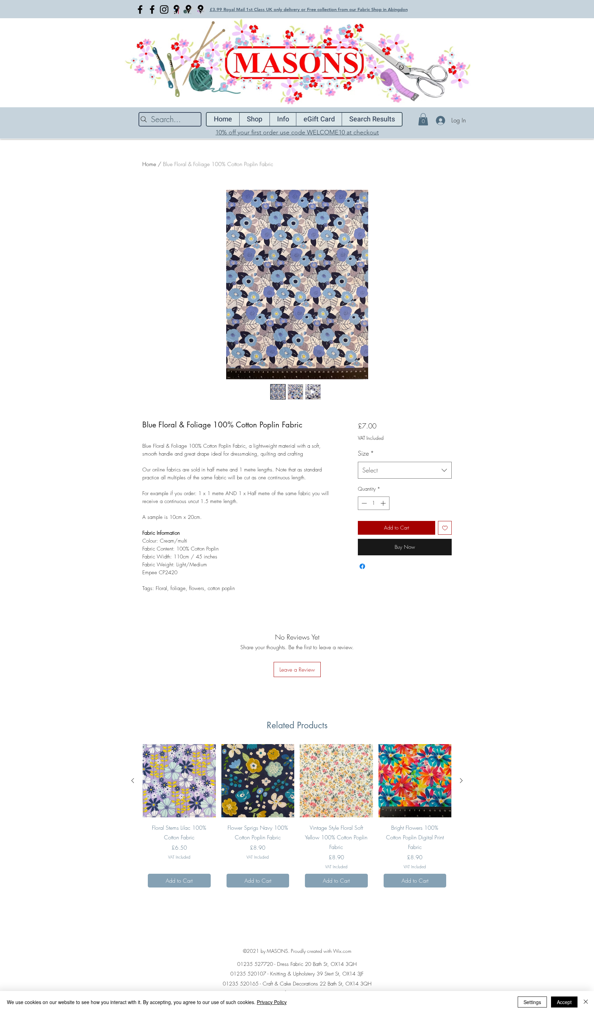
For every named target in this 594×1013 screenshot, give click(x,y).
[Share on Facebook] (362, 566)
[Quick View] (179, 780)
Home (149, 164)
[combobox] (405, 470)
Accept (564, 1002)
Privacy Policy (272, 1002)
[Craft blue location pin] (176, 9)
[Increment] (383, 503)
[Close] (586, 1001)
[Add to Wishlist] (445, 528)
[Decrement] (363, 503)
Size (366, 453)
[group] (297, 818)
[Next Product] (461, 780)
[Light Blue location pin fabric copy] (200, 9)
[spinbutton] (373, 503)
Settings (532, 1002)
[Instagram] (164, 9)
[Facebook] (140, 9)
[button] (423, 119)
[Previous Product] (133, 780)
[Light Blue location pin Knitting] (188, 9)
